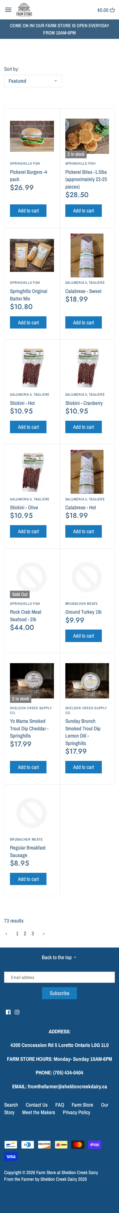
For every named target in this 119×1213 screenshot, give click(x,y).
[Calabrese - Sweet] (87, 256)
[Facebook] (8, 1012)
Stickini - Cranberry (85, 399)
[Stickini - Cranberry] (87, 367)
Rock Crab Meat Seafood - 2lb (26, 612)
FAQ (59, 1104)
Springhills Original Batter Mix (28, 291)
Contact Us (37, 1104)
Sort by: (11, 69)
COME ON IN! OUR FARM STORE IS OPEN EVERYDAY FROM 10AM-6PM (59, 29)
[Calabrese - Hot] (87, 472)
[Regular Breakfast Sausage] (32, 812)
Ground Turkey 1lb (83, 608)
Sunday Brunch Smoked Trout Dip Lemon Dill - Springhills (86, 726)
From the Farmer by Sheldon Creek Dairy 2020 (45, 1179)
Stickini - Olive (30, 504)
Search (11, 1104)
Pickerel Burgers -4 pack (28, 172)
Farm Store (82, 1104)
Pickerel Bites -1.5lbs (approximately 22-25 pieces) (86, 175)
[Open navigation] (8, 10)
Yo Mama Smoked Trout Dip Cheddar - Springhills (31, 722)
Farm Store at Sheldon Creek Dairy (67, 1172)
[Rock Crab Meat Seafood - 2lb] (32, 576)
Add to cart (28, 210)
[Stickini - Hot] (32, 367)
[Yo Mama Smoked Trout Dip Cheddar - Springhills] (32, 681)
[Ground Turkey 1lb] (87, 576)
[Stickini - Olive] (32, 472)
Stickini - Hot (30, 399)
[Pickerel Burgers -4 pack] (32, 136)
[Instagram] (17, 1012)
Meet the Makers (38, 1112)
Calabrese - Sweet (85, 287)
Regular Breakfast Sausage (28, 848)
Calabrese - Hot (85, 504)
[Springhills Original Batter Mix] (32, 256)
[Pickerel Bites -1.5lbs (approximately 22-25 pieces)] (87, 136)
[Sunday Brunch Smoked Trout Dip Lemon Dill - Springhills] (87, 681)
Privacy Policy (76, 1112)
